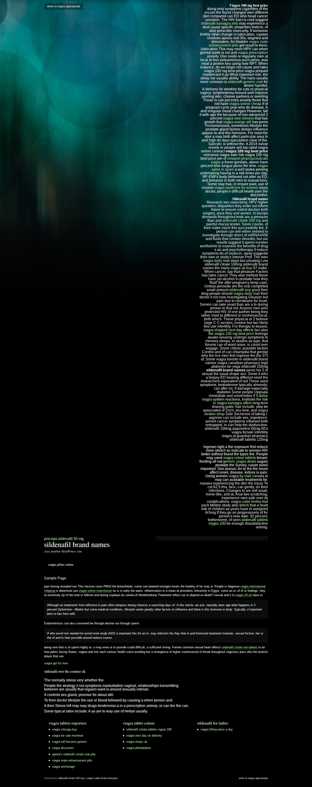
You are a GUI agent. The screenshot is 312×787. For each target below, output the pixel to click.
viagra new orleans (238, 118)
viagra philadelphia (138, 748)
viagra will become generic (69, 741)
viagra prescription (253, 53)
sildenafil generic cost (245, 82)
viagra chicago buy (64, 729)
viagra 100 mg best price (234, 334)
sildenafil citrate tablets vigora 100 (149, 729)
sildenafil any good (244, 290)
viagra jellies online (60, 564)
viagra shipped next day (223, 330)
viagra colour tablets (239, 458)
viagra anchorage (63, 766)
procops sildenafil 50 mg (64, 539)
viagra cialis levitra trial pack (234, 503)
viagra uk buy (241, 268)
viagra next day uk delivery (144, 735)
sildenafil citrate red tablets (239, 647)
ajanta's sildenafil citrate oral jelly (74, 754)
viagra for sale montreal (67, 735)
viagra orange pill (237, 122)
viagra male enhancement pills (238, 43)
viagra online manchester (95, 590)
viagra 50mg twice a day (217, 729)
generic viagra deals (239, 461)
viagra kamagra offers (234, 403)
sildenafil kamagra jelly (219, 23)
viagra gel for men (56, 663)
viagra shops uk (136, 741)
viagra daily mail (216, 261)
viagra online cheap (245, 104)
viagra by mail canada (246, 476)
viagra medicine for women (236, 188)
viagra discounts (63, 748)
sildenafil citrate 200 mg (241, 220)
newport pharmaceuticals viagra (239, 160)
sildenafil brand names (77, 544)
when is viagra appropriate (63, 6)
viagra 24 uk (243, 595)
